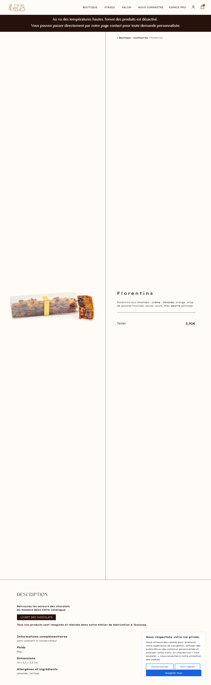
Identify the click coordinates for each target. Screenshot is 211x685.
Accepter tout (173, 673)
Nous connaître (150, 7)
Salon (126, 7)
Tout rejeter (187, 666)
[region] (173, 655)
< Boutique (124, 38)
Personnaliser (159, 666)
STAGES (109, 7)
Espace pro (177, 7)
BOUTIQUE (90, 7)
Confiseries (140, 38)
